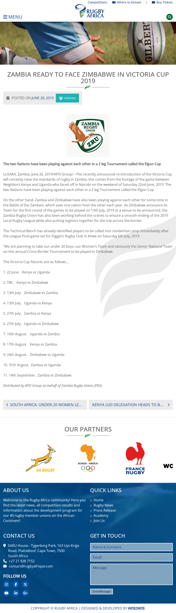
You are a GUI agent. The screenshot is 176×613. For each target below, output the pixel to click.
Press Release (105, 510)
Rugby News (103, 505)
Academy (101, 515)
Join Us (99, 520)
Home (98, 500)
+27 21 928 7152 (22, 561)
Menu (15, 16)
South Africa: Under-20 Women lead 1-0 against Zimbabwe (47, 404)
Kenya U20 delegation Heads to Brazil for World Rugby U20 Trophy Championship (128, 404)
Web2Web (136, 608)
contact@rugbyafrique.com (31, 566)
